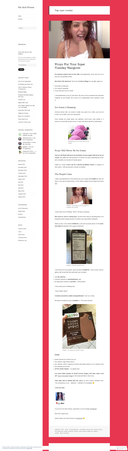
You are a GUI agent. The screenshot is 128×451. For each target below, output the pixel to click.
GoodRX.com (21, 99)
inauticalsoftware (27, 138)
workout (57, 433)
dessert (89, 429)
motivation (70, 431)
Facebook (79, 418)
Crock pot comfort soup (24, 122)
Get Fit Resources (23, 208)
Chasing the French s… (29, 151)
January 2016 (21, 197)
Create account (22, 228)
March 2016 (21, 191)
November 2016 (22, 170)
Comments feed (22, 237)
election (96, 429)
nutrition (76, 431)
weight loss (90, 431)
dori (67, 429)
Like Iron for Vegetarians (24, 81)
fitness (100, 429)
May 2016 (20, 185)
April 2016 (20, 188)
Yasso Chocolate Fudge (65, 376)
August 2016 (21, 179)
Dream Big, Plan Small (24, 110)
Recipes (20, 19)
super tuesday (82, 431)
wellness (95, 431)
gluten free (60, 431)
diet (92, 429)
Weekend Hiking (22, 92)
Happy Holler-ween (23, 102)
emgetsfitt (25, 133)
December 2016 (22, 167)
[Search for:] (27, 28)
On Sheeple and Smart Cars (25, 84)
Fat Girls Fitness (26, 7)
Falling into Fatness (23, 113)
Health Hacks (21, 211)
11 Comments (65, 433)
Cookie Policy (29, 448)
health (65, 431)
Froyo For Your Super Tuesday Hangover (70, 66)
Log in (19, 231)
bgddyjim (25, 146)
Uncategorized (22, 217)
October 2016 (21, 173)
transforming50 (26, 142)
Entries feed (21, 234)
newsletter (93, 409)
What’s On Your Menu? (24, 116)
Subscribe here (22, 44)
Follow (21, 69)
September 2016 (22, 176)
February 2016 (22, 194)
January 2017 (21, 164)
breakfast (83, 429)
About (19, 16)
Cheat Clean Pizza (23, 119)
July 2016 (20, 182)
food (56, 431)
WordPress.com (22, 240)
